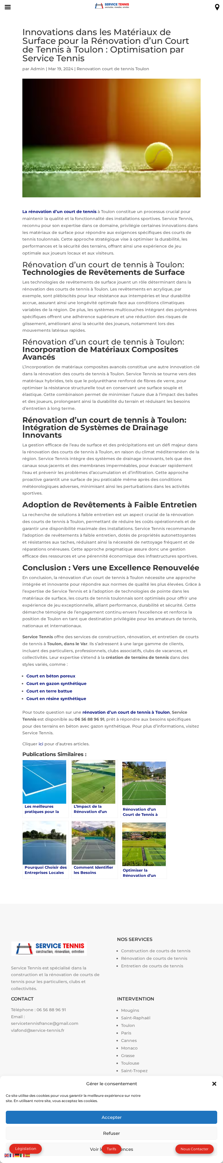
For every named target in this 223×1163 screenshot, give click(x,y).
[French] (12, 1154)
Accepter (112, 1117)
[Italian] (22, 1154)
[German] (17, 1154)
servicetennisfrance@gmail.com (44, 1023)
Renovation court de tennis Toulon (113, 68)
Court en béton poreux (50, 676)
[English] (7, 1154)
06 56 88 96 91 (51, 1009)
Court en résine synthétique (56, 698)
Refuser (111, 1133)
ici (41, 744)
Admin (37, 68)
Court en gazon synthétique (56, 683)
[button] (214, 1084)
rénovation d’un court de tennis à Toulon (126, 712)
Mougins (130, 1010)
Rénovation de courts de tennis (154, 958)
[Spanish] (27, 1154)
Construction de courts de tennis (155, 950)
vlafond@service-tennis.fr (37, 1030)
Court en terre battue (49, 691)
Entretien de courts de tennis (152, 966)
